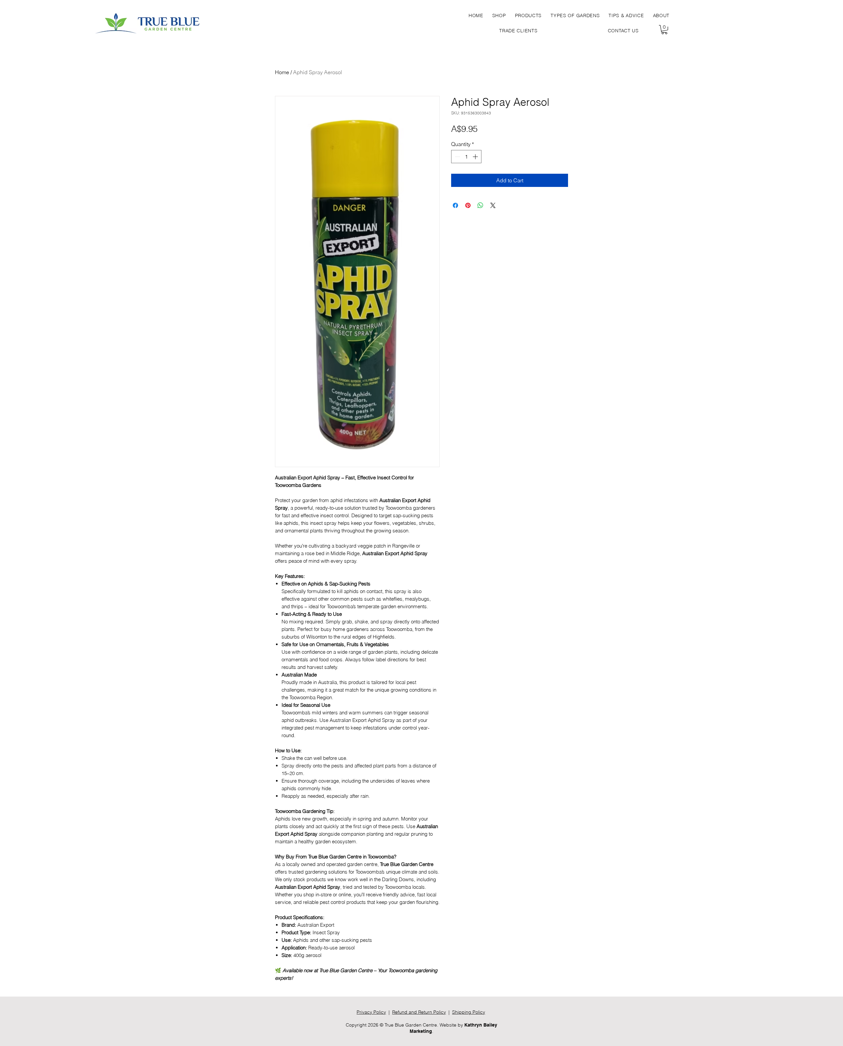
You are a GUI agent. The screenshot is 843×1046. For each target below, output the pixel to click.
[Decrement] (456, 156)
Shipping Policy (468, 1012)
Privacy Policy (371, 1012)
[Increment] (475, 156)
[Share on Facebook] (455, 205)
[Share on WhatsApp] (480, 205)
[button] (528, 15)
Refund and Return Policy (419, 1012)
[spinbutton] (466, 156)
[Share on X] (493, 205)
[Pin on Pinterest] (468, 205)
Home (282, 72)
